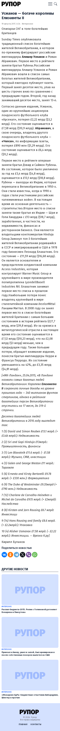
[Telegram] (16, 554)
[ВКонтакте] (4, 554)
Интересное (27, 24)
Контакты (36, 724)
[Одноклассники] (10, 554)
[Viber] (28, 554)
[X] (22, 554)
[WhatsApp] (34, 554)
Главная (23, 724)
